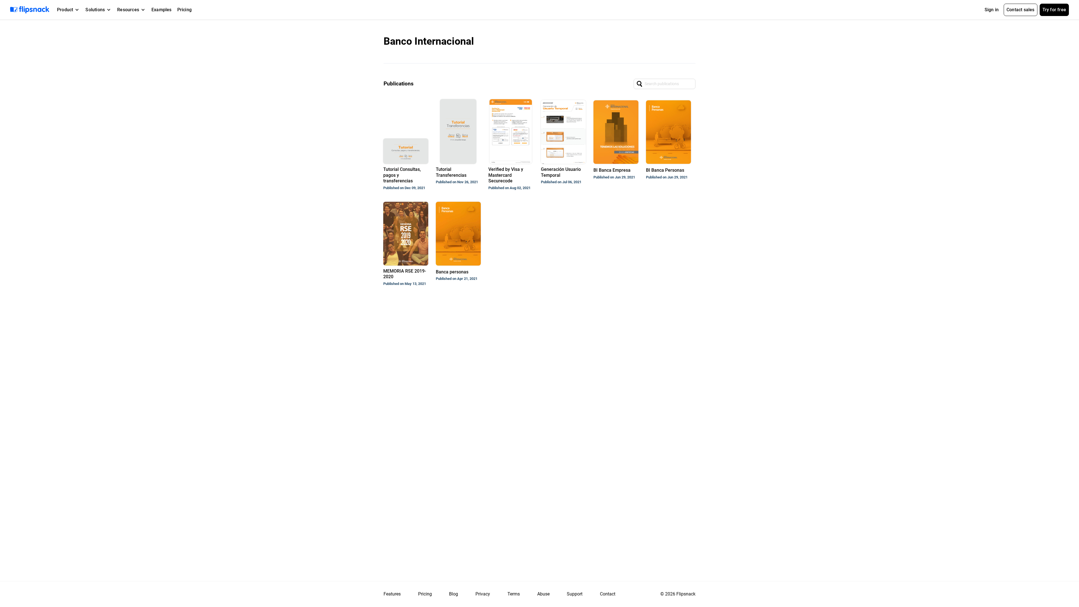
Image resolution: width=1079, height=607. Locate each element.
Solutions (95, 9)
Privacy (482, 594)
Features (392, 594)
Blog (453, 594)
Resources (128, 9)
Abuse (543, 594)
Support (574, 594)
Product (65, 9)
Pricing (184, 9)
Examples (161, 9)
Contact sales (1021, 9)
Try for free (1054, 9)
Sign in (992, 9)
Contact (607, 594)
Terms (513, 594)
